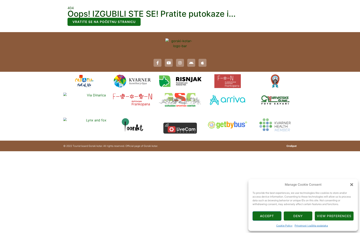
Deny (298, 216)
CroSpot (291, 145)
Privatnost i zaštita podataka (311, 225)
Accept (267, 216)
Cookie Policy (284, 225)
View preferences (334, 216)
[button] (352, 185)
